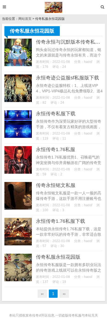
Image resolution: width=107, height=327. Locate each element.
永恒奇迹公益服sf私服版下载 (67, 78)
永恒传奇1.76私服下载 (60, 221)
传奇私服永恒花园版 (58, 257)
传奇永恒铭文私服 (55, 185)
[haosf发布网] (54, 7)
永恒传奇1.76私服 (55, 149)
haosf (88, 62)
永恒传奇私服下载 (55, 113)
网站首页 (25, 19)
